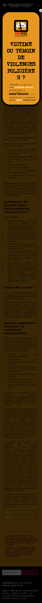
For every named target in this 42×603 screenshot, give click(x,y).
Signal (19, 100)
